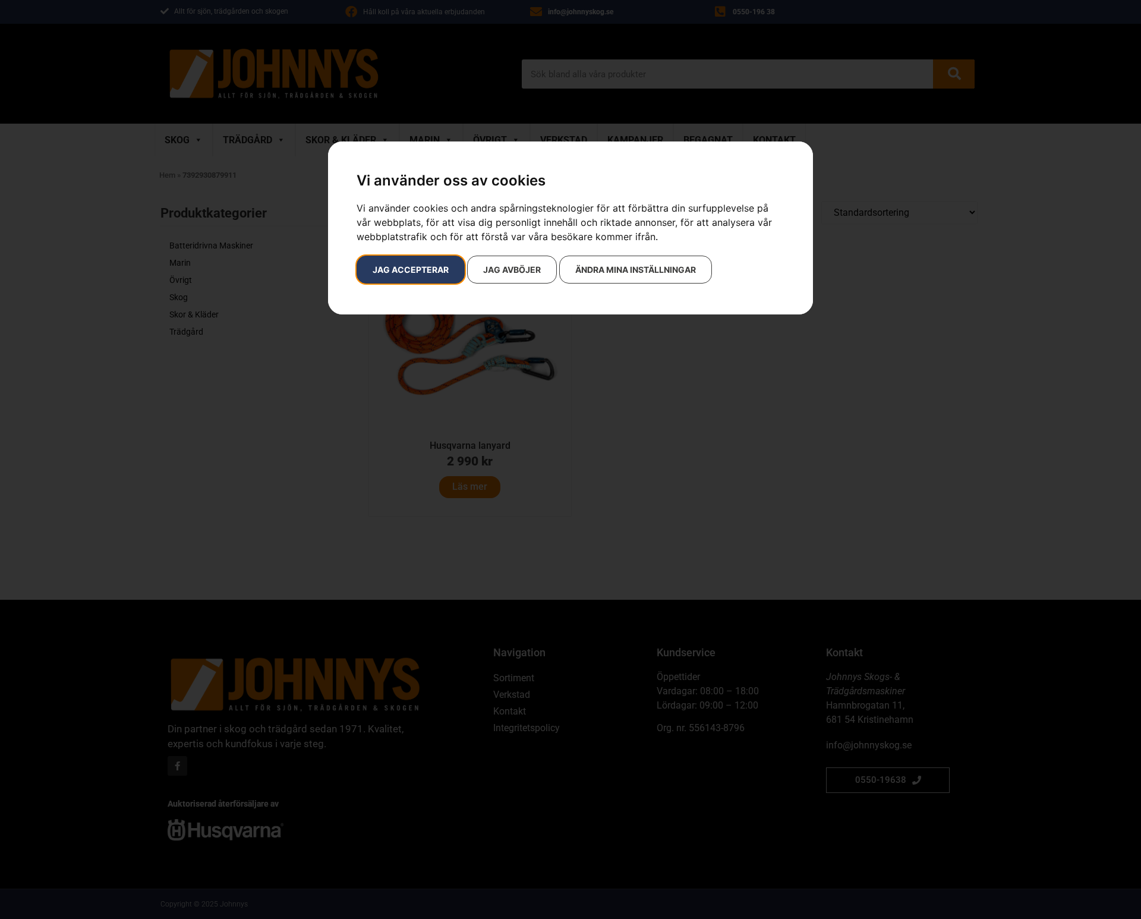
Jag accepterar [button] (411, 270)
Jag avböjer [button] (512, 270)
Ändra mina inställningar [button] (635, 270)
